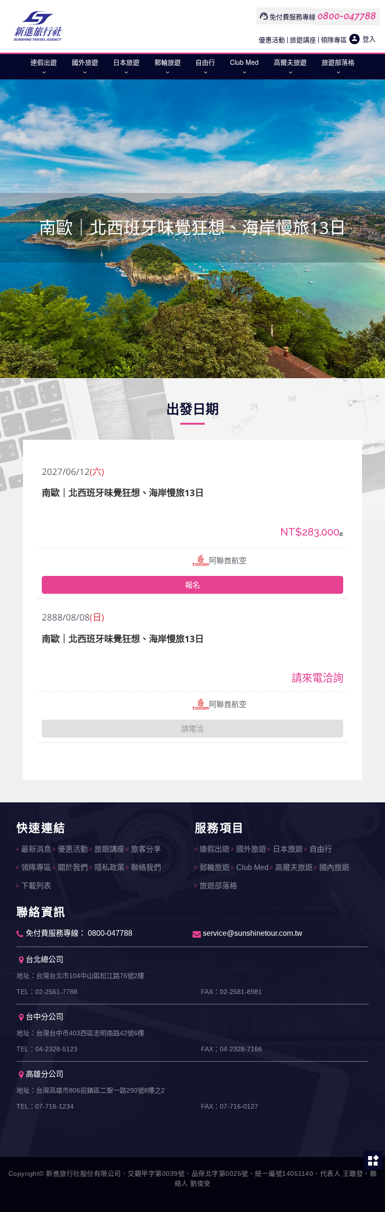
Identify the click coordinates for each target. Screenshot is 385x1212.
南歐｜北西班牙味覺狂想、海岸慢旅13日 (123, 492)
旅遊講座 (303, 39)
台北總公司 (44, 959)
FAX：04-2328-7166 (231, 1049)
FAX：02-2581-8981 (231, 991)
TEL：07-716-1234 (45, 1106)
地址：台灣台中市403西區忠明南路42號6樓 (80, 1033)
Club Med (244, 62)
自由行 (205, 62)
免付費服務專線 (293, 16)
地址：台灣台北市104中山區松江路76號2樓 (80, 975)
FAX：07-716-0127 (229, 1106)
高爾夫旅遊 (290, 62)
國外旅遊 (85, 62)
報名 (192, 585)
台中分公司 (44, 1017)
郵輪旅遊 (167, 62)
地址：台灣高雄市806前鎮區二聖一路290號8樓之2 (90, 1090)
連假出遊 (44, 62)
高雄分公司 (44, 1074)
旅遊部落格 (338, 62)
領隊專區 (334, 39)
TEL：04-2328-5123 (46, 1049)
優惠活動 (272, 39)
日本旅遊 (126, 62)
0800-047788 (346, 16)
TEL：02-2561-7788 (46, 991)
